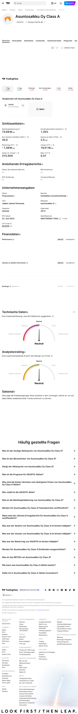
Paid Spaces (43, 659)
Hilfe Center (23, 667)
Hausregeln (42, 633)
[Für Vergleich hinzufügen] (23, 105)
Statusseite (23, 705)
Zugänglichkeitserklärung (27, 698)
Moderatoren (43, 635)
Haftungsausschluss (25, 691)
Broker (21, 639)
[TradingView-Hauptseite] (10, 590)
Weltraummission (24, 663)
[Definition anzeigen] (19, 129)
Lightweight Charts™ (63, 626)
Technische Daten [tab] (54, 41)
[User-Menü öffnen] (61, 3)
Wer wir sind (23, 661)
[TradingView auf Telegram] (65, 590)
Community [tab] (40, 41)
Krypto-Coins (6, 637)
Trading (41, 641)
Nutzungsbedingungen (27, 689)
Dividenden (6, 665)
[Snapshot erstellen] (52, 47)
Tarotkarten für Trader (26, 680)
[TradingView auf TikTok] (69, 590)
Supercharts (6, 623)
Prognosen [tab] (68, 41)
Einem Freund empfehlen (43, 627)
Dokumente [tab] (28, 41)
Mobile (4, 689)
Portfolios (5, 674)
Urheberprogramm (45, 630)
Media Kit (22, 672)
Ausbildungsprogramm (64, 644)
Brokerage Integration (64, 639)
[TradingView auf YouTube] (53, 590)
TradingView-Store (25, 678)
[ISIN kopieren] (60, 219)
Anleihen (5, 634)
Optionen (5, 678)
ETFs (3, 632)
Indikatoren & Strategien (47, 652)
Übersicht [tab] (6, 41)
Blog (20, 665)
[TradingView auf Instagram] (57, 590)
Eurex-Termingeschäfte (27, 652)
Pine (3, 643)
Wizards (41, 654)
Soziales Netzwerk (45, 622)
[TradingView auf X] (45, 590)
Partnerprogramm (63, 642)
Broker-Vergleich (24, 641)
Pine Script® (6, 683)
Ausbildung (42, 643)
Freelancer (42, 657)
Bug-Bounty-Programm (27, 703)
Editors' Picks (43, 646)
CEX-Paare (5, 639)
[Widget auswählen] (57, 47)
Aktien (4, 630)
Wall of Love (43, 624)
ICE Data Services (32, 600)
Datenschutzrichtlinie (26, 694)
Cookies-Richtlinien (25, 696)
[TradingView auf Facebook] (49, 590)
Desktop (5, 691)
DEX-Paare (5, 641)
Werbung (60, 637)
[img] (42, 22)
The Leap (22, 643)
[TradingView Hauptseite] (8, 3)
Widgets (59, 622)
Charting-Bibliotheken (64, 624)
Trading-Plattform (63, 631)
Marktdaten (23, 626)
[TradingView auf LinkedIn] (61, 590)
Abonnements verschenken (23, 629)
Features (22, 622)
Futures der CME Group (27, 650)
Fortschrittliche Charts (64, 629)
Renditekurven (7, 676)
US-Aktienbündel (24, 654)
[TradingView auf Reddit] (74, 590)
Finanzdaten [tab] (17, 41)
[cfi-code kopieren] (11, 226)
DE (55, 3)
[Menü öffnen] (3, 3)
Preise (21, 624)
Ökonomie (5, 660)
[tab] (60, 239)
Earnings (5, 663)
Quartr (39, 610)
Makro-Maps (6, 680)
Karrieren (22, 670)
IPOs (3, 667)
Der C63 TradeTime (25, 683)
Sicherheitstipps (24, 700)
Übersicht (22, 637)
